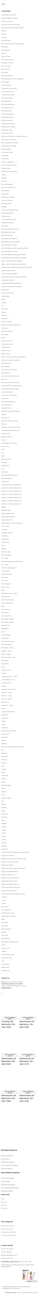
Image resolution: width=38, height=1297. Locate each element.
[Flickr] (33, 1144)
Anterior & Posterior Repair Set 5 (11, 497)
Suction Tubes (6, 56)
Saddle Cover (5, 948)
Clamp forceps (6, 85)
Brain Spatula (5, 366)
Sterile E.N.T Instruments (9, 891)
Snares (3, 836)
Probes (3, 804)
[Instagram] (13, 1144)
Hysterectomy (6, 596)
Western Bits (5, 967)
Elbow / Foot (5, 446)
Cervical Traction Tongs (9, 370)
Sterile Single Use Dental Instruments (13, 894)
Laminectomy (5, 609)
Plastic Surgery (6, 654)
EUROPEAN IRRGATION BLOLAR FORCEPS (13, 255)
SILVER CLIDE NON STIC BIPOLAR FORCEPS (14, 277)
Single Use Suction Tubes (9, 881)
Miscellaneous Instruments (10, 942)
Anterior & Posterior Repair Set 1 (11, 485)
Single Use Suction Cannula (10, 878)
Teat (2, 961)
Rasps (3, 811)
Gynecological (6, 584)
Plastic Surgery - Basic (8, 657)
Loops (3, 795)
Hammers (4, 737)
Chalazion (4, 536)
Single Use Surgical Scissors (10, 884)
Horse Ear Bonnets (7, 331)
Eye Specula (5, 418)
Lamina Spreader (6, 392)
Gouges (3, 769)
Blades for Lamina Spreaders (10, 360)
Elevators (4, 379)
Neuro (3, 632)
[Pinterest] (18, 1144)
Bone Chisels (5, 69)
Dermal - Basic (6, 552)
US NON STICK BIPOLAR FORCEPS (11, 287)
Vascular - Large (6, 696)
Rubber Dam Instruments (9, 171)
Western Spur (5, 971)
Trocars (3, 900)
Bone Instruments (7, 76)
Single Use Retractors (8, 875)
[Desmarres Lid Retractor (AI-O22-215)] (28, 1003)
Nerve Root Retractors (8, 402)
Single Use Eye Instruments (10, 862)
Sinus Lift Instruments (8, 187)
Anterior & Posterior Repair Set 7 (11, 504)
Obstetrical (5, 638)
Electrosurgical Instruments (10, 229)
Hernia (3, 590)
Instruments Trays (7, 133)
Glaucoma (4, 577)
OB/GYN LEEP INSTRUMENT (9, 274)
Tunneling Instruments (8, 219)
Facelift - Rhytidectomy (9, 568)
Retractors (4, 309)
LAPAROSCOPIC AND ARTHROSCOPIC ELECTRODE (16, 267)
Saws (3, 820)
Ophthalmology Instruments (10, 411)
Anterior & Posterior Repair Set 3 (11, 491)
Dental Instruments (7, 60)
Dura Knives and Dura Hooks (10, 376)
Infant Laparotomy (7, 603)
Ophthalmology (6, 644)
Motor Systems (6, 459)
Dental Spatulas (6, 111)
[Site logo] (19, 4)
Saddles (3, 951)
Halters (3, 932)
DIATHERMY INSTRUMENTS (9, 239)
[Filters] (2, 1292)
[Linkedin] (28, 1144)
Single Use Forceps (7, 865)
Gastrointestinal (6, 574)
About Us (4, 1202)
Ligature (4, 792)
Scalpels (4, 178)
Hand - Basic (5, 587)
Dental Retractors (7, 108)
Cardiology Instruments (9, 15)
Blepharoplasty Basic (8, 513)
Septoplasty (5, 664)
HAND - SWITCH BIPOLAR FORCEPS (12, 261)
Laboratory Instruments (9, 140)
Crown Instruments (7, 92)
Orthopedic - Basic (7, 648)
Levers (3, 788)
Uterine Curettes (6, 322)
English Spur (5, 290)
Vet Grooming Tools (7, 913)
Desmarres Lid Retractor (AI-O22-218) (8, 1098)
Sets (2, 469)
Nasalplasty (5, 628)
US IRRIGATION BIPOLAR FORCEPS (11, 283)
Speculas (4, 315)
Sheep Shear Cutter (7, 955)
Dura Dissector (6, 373)
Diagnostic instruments (8, 731)
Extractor (4, 760)
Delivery (3, 549)
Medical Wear (5, 354)
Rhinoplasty (5, 660)
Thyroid (3, 673)
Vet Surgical (5, 964)
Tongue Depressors (7, 213)
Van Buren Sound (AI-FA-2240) (11, 984)
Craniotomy (5, 542)
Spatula (3, 843)
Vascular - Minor (6, 699)
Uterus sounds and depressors (11, 325)
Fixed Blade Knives (7, 344)
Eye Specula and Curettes (9, 421)
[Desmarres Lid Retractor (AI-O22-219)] (28, 1077)
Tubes (3, 903)
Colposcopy (5, 539)
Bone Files (4, 72)
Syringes (4, 207)
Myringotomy (5, 625)
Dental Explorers (6, 101)
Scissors (3, 53)
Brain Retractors (6, 363)
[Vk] (23, 1144)
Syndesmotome (6, 203)
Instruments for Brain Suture (10, 382)
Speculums (5, 318)
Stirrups (3, 708)
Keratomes (4, 776)
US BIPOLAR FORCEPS (7, 280)
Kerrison (3, 779)
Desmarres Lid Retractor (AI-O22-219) (26, 1098)
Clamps (3, 31)
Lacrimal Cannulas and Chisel (10, 427)
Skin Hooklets (5, 191)
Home (3, 986)
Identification (5, 939)
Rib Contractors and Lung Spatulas (12, 44)
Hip (2, 453)
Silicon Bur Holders (7, 184)
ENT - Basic (4, 565)
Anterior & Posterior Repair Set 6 (11, 501)
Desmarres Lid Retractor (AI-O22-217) (26, 1061)
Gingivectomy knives (8, 124)
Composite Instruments (9, 88)
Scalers (3, 175)
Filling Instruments (7, 120)
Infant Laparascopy (7, 600)
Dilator (3, 299)
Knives (3, 338)
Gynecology (5, 296)
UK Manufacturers (11, 1292)
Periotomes (5, 159)
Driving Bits (4, 226)
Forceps (3, 37)
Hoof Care (4, 935)
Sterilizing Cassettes (7, 197)
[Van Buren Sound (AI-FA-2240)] (12, 982)
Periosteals (4, 156)
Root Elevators (6, 168)
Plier (2, 801)
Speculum (4, 849)
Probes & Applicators (8, 162)
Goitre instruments (7, 293)
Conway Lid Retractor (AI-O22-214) (8, 1024)
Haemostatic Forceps (8, 127)
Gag (2, 766)
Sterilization (5, 194)
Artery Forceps (6, 66)
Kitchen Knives (6, 350)
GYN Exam (4, 581)
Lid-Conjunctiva (6, 616)
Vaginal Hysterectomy (8, 689)
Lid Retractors (5, 434)
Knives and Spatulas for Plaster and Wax (14, 136)
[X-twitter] (8, 1144)
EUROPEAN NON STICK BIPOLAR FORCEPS (13, 258)
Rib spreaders (5, 50)
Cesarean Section (7, 533)
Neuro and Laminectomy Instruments (13, 357)
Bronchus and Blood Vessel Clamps (12, 28)
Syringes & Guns (6, 958)
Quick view (8, 1014)
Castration (4, 926)
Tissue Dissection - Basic (9, 676)
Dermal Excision (6, 555)
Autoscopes (5, 734)
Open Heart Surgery (7, 641)
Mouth (3, 945)
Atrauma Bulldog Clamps (9, 18)
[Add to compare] (3, 1014)
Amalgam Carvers (7, 63)
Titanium (4, 897)
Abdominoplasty (6, 478)
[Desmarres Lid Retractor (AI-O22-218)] (10, 1077)
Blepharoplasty (6, 510)
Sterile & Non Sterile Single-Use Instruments (15, 852)
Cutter (3, 724)
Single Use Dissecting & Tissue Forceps (13, 859)
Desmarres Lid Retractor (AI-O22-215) (26, 1024)
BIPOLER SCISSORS (7, 235)
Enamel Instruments (7, 114)
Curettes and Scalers (8, 95)
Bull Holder (4, 923)
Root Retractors (6, 405)
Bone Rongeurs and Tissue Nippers (12, 79)
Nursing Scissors (6, 408)
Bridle (3, 919)
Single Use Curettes (7, 855)
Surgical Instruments (8, 712)
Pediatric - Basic (6, 651)
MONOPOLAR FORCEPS (8, 271)
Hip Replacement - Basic (9, 593)
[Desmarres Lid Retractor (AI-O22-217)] (28, 1040)
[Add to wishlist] (13, 1014)
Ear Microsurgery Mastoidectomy (12, 561)
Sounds (3, 839)
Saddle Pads (5, 465)
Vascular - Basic (6, 692)
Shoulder (4, 462)
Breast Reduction (6, 520)
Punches (4, 808)
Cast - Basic (5, 526)
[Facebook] (3, 1144)
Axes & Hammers (6, 341)
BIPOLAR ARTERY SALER (8, 232)
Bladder (3, 507)
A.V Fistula (4, 472)
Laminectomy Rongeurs (9, 395)
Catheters (4, 718)
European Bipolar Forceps (9, 251)
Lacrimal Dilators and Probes (10, 430)
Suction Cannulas (7, 200)
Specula (4, 846)
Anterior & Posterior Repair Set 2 (11, 488)
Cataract (4, 529)
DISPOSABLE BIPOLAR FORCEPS (10, 242)
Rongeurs (4, 817)
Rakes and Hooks (6, 437)
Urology (3, 686)
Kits (2, 306)
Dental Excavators (7, 98)
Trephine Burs (5, 216)
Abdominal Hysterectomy (9, 475)
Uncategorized (6, 910)
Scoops (3, 830)
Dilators (3, 34)
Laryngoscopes (6, 785)
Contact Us (4, 1208)
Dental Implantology (7, 104)
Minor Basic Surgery (7, 622)
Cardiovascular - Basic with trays (12, 523)
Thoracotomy (5, 670)
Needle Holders (6, 40)
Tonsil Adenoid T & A (7, 680)
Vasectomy (5, 702)
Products (4, 1205)
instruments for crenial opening (11, 386)
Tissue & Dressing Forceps (9, 210)
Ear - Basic (4, 558)
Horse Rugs (4, 334)
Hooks (3, 772)
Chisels (3, 721)
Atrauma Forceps (7, 21)
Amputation (5, 481)
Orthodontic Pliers (7, 152)
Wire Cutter (5, 907)
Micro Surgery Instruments (9, 143)
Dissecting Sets (6, 929)
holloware (4, 328)
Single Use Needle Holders (9, 871)
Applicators (5, 715)
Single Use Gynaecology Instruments (13, 868)
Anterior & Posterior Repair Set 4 (11, 494)
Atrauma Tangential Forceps (10, 24)
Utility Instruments (7, 223)
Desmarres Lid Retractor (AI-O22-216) (8, 1061)
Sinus (3, 667)
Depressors (4, 728)
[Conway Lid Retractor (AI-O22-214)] (10, 1003)
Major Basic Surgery (7, 619)
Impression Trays (6, 130)
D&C (2, 545)
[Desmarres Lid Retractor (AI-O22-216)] (10, 1040)
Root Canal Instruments (9, 165)
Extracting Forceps (7, 117)
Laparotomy (5, 612)
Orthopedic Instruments (9, 443)
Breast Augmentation (8, 517)
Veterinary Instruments (8, 916)
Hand (3, 450)
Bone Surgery (5, 82)
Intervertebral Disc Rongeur (10, 389)
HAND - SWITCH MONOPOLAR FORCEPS (13, 264)
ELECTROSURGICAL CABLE (9, 245)
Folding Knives (5, 347)
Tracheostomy (6, 683)
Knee (3, 456)
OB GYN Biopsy (6, 635)
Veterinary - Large (7, 705)
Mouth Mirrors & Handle (8, 146)
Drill (2, 750)
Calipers (4, 414)
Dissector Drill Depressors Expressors (12, 747)
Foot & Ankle (5, 571)
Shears (3, 833)
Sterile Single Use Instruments (10, 887)
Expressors (4, 756)
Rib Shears (4, 47)
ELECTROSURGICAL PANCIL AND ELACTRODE (14, 248)
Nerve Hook (5, 398)
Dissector (4, 744)
